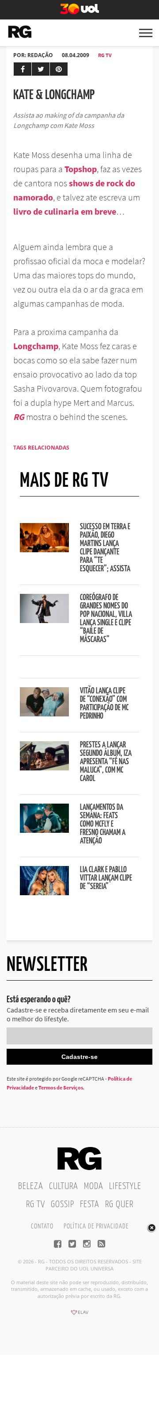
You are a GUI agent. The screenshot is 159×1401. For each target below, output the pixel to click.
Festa (89, 1204)
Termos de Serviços (60, 1087)
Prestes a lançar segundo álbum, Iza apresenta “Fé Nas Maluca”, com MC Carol (106, 762)
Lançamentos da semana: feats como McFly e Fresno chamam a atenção (102, 824)
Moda (93, 1186)
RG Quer (119, 1204)
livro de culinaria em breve (64, 211)
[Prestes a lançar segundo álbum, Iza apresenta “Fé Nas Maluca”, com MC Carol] (44, 768)
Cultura (63, 1186)
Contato (42, 1226)
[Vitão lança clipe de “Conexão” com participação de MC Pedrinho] (44, 714)
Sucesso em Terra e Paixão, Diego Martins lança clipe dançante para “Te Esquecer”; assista (105, 548)
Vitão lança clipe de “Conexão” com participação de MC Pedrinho (104, 703)
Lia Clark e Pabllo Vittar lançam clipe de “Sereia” (106, 878)
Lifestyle (125, 1186)
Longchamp (35, 345)
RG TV (105, 55)
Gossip (62, 1204)
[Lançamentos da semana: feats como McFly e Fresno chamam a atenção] (44, 830)
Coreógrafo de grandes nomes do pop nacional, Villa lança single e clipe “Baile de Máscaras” (106, 619)
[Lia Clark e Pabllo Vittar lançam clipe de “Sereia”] (44, 892)
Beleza (30, 1186)
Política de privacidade (96, 1226)
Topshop (80, 168)
